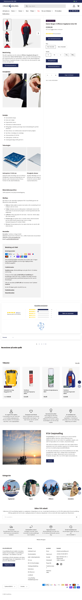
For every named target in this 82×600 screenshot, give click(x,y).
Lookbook (30, 575)
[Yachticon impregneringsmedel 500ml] (71, 378)
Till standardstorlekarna (53, 66)
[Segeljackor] (11, 488)
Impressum (49, 554)
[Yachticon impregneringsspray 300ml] (31, 378)
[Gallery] (22, 33)
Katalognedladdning (33, 566)
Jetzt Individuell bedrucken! (54, 38)
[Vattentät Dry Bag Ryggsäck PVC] (11, 378)
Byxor (31, 499)
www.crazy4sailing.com (14, 237)
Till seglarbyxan (52, 60)
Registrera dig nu (9, 564)
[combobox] (45, 6)
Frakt (52, 29)
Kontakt (48, 557)
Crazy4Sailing (8, 594)
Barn (27, 11)
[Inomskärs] (70, 488)
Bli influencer (31, 572)
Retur (47, 551)
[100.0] (41, 325)
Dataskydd (49, 560)
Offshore (51, 499)
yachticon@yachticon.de (12, 239)
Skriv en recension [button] (68, 313)
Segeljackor (11, 499)
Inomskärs (71, 499)
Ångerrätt (48, 563)
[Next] (38, 33)
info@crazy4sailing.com (63, 551)
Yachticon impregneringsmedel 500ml (69, 391)
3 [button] (41, 344)
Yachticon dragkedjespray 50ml (51, 391)
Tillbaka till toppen (41, 539)
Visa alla (77, 363)
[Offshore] (50, 488)
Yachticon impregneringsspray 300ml (29, 391)
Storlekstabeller (32, 554)
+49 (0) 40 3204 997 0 (62, 554)
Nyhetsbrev (31, 569)
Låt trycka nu (6, 11)
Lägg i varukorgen (69, 75)
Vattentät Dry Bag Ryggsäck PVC (9, 391)
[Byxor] (31, 488)
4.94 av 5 (18, 312)
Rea (39, 11)
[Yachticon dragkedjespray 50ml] (51, 378)
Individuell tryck (32, 551)
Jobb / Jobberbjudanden (34, 557)
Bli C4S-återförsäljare (33, 563)
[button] (76, 1)
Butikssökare (6, 14)
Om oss (50, 460)
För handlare (58, 11)
